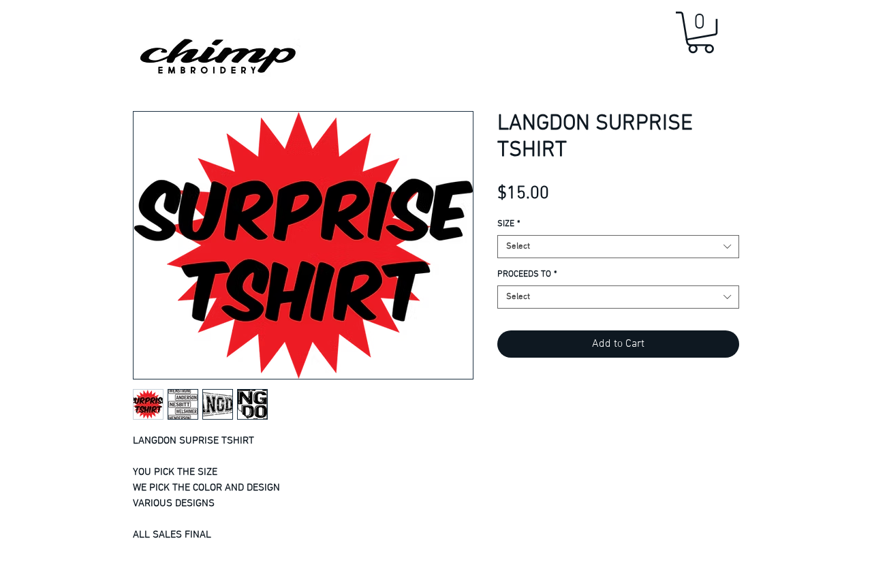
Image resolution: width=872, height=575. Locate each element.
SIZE (508, 224)
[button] (701, 32)
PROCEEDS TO (527, 274)
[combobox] (618, 246)
